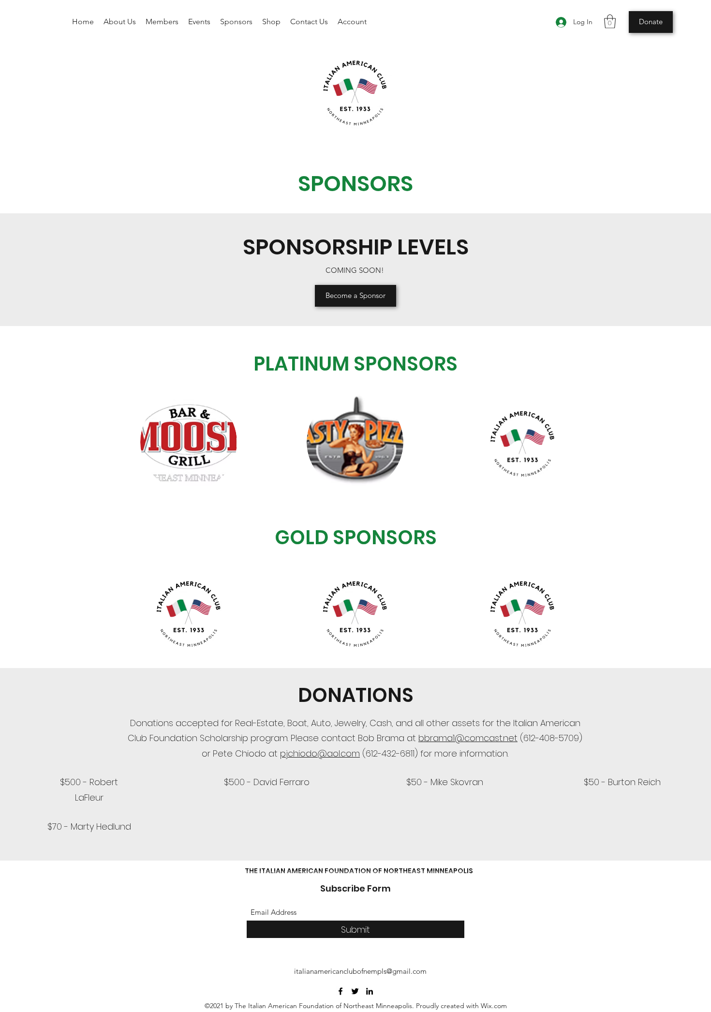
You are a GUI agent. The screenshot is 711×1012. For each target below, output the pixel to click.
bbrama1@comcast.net (468, 738)
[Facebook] (340, 991)
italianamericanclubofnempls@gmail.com (360, 971)
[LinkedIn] (369, 991)
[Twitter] (355, 991)
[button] (610, 22)
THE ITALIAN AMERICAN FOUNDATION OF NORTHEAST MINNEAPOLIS (359, 871)
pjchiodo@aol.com (320, 753)
